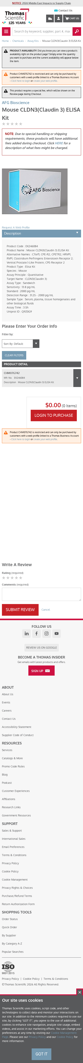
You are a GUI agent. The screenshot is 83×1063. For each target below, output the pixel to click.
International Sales (13, 839)
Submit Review (20, 609)
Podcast (7, 783)
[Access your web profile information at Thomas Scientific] (58, 18)
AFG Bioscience (15, 102)
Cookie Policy (10, 871)
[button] (77, 378)
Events (6, 702)
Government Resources (16, 815)
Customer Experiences (16, 791)
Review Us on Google (41, 648)
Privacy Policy (10, 863)
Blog (5, 775)
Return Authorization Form (18, 904)
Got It (41, 1054)
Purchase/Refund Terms (17, 896)
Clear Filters (14, 355)
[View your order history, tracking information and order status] (50, 18)
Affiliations (8, 799)
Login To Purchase (54, 415)
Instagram (46, 633)
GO (77, 31)
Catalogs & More (12, 758)
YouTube (56, 633)
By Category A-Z (12, 944)
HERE (59, 143)
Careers (7, 711)
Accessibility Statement (16, 727)
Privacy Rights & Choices (17, 888)
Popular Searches (13, 952)
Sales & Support (12, 831)
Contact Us (65, 10)
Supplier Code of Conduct (18, 735)
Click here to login (20, 80)
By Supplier (9, 935)
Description (12, 233)
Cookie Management (15, 880)
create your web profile (45, 80)
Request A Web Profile (16, 227)
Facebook (36, 633)
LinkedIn (26, 633)
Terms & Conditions (14, 855)
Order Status (10, 919)
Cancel (46, 610)
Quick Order (9, 927)
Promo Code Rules (13, 766)
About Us (7, 694)
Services (7, 750)
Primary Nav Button (6, 31)
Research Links (11, 807)
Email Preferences (13, 847)
